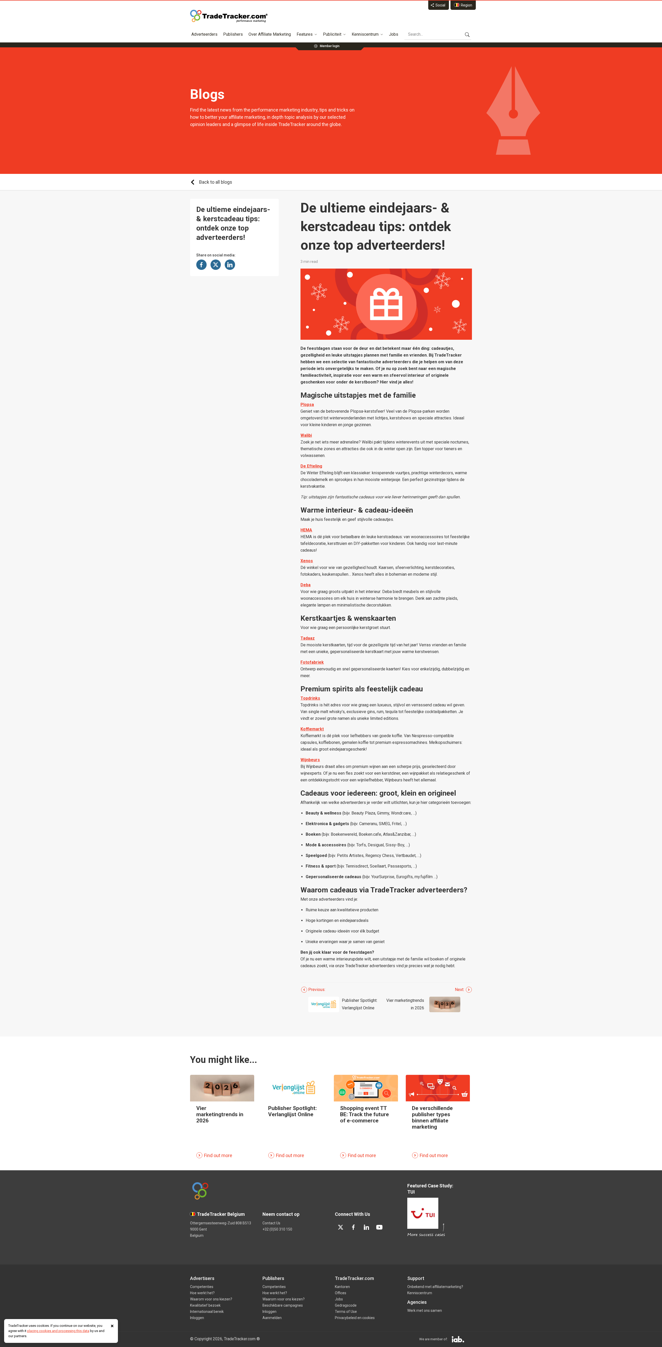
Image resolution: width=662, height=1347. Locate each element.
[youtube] (379, 1227)
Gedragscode (346, 1305)
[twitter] (340, 1227)
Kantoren (342, 1287)
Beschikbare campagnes (282, 1305)
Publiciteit (332, 34)
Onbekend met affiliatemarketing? (435, 1287)
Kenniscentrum (365, 34)
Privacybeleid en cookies (355, 1318)
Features (305, 34)
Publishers (233, 34)
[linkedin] (366, 1227)
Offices (340, 1293)
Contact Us (271, 1223)
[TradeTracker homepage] (229, 16)
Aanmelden (272, 1318)
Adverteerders (204, 34)
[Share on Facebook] (201, 265)
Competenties (201, 1287)
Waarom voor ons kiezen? (211, 1299)
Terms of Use (346, 1311)
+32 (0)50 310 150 (277, 1229)
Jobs (393, 34)
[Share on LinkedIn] (230, 265)
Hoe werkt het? (202, 1293)
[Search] (467, 34)
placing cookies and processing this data (58, 1331)
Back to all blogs (215, 182)
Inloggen (197, 1318)
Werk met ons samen (424, 1310)
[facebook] (353, 1227)
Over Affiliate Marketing (270, 34)
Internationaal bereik (207, 1311)
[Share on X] (215, 265)
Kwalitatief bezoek (205, 1305)
